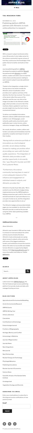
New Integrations (8, 347)
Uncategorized (7, 381)
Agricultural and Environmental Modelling (16, 300)
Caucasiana (6, 318)
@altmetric (6, 254)
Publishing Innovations (10, 365)
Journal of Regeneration (10, 340)
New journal (6, 350)
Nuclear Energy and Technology (12, 357)
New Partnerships (8, 354)
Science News (7, 372)
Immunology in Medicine (10, 336)
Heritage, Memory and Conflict (12, 332)
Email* (5, 403)
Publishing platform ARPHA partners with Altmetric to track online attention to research (15, 25)
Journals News (7, 343)
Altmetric (18, 73)
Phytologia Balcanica (9, 361)
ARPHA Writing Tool (9, 311)
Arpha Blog (16, 2)
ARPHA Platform (19, 282)
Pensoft (26, 71)
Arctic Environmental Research (12, 304)
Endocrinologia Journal (10, 325)
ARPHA (22, 69)
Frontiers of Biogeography (11, 329)
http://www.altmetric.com (19, 250)
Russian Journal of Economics (12, 368)
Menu (17, 7)
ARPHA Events (7, 307)
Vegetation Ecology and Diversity (13, 385)
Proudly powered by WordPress (11, 428)
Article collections (8, 315)
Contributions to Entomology (12, 322)
